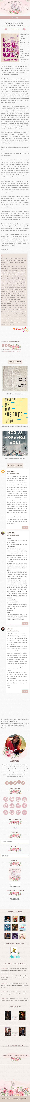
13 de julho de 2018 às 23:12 (13, 535)
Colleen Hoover (10, 349)
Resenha (19, 349)
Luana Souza (10, 471)
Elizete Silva (4, 968)
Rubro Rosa (10, 629)
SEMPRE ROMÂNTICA (24, 1098)
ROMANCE (18, 351)
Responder (25, 527)
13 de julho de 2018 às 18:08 (13, 473)
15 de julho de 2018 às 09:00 (13, 631)
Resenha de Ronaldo (8, 351)
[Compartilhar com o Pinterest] (9, 345)
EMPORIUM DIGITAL (18, 1099)
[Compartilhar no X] (6, 345)
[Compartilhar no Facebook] (3, 345)
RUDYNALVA (11, 533)
